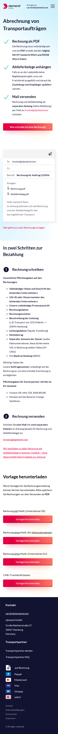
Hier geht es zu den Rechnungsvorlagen (24, 227)
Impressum (10, 718)
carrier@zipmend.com (37, 7)
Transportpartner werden (19, 650)
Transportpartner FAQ (18, 656)
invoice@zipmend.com (36, 110)
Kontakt (9, 706)
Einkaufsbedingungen (15, 710)
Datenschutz (11, 714)
